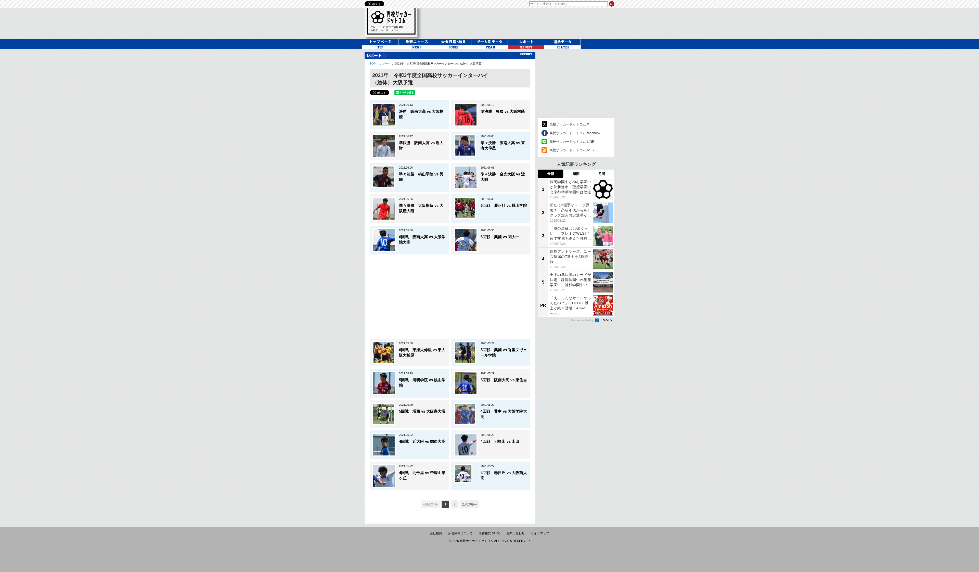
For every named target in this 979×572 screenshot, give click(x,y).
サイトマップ (540, 533)
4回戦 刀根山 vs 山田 (500, 441)
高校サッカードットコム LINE (571, 142)
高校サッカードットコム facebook (574, 133)
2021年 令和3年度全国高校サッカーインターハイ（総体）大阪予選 (438, 63)
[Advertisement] (521, 22)
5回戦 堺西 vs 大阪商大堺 (422, 411)
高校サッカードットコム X (569, 124)
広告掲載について (460, 533)
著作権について (489, 533)
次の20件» (469, 504)
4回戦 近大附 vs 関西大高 (422, 441)
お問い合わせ (515, 533)
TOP (373, 63)
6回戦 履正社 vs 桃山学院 (504, 205)
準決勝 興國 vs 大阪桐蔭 (503, 111)
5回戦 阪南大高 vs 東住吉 (504, 380)
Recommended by (582, 320)
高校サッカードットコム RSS (571, 150)
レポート (385, 63)
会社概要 (436, 533)
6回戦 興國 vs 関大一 (500, 237)
